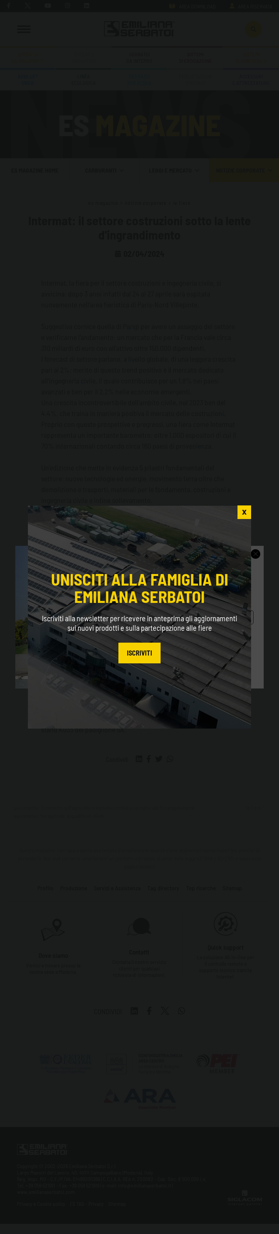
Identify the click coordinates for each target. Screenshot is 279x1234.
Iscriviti (139, 653)
